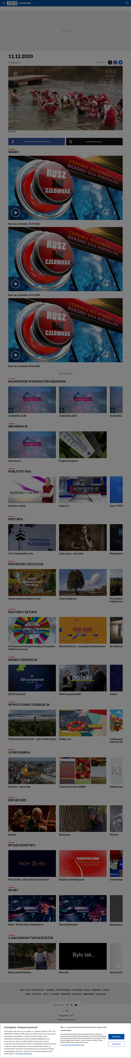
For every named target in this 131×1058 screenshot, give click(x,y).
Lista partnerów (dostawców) (72, 1045)
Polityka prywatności (23, 1054)
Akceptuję (116, 1037)
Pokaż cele (116, 1044)
